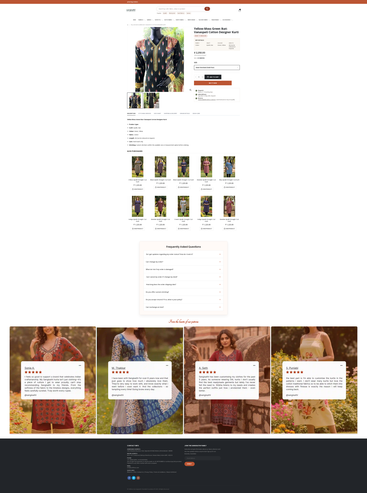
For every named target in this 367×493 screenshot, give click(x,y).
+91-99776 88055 (159, 461)
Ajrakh (165, 13)
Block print (172, 13)
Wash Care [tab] (196, 113)
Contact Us (140, 472)
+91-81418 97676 (142, 460)
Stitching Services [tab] (144, 113)
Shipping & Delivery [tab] (170, 113)
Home (128, 25)
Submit (189, 464)
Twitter (134, 478)
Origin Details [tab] (185, 113)
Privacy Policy (149, 472)
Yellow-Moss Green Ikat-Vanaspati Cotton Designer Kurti (216, 30)
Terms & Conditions (159, 472)
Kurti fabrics (181, 13)
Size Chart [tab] (157, 113)
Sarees (188, 13)
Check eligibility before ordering (206, 99)
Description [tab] (131, 113)
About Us (129, 472)
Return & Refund (171, 472)
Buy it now (213, 83)
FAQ (135, 472)
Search (207, 9)
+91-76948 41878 (132, 460)
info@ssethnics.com (133, 467)
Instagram (138, 478)
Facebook (129, 478)
